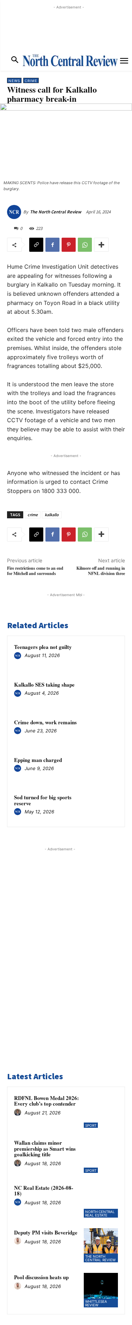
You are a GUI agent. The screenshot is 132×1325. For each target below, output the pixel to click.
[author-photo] (18, 656)
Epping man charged (38, 760)
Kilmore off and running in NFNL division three (100, 570)
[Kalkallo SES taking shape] (104, 693)
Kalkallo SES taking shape (44, 684)
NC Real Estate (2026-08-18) (43, 1191)
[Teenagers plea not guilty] (104, 656)
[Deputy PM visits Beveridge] (101, 1245)
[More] (101, 245)
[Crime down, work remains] (104, 731)
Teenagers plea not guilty (43, 647)
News (14, 81)
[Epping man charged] (104, 769)
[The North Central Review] (15, 212)
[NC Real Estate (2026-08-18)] (101, 1200)
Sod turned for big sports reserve (42, 800)
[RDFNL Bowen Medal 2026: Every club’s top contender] (101, 1111)
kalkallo (52, 514)
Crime (31, 81)
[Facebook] (52, 245)
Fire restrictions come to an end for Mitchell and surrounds (35, 570)
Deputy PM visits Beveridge (45, 1232)
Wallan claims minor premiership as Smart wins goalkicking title (45, 1148)
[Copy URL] (36, 245)
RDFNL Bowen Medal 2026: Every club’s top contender (46, 1101)
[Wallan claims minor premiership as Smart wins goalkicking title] (101, 1155)
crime (32, 514)
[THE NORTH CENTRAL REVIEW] (70, 60)
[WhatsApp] (85, 245)
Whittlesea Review (96, 1303)
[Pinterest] (69, 245)
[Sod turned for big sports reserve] (104, 806)
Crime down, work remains (45, 722)
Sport (90, 1125)
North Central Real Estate (100, 1213)
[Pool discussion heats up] (101, 1290)
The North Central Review (55, 212)
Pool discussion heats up (41, 1277)
